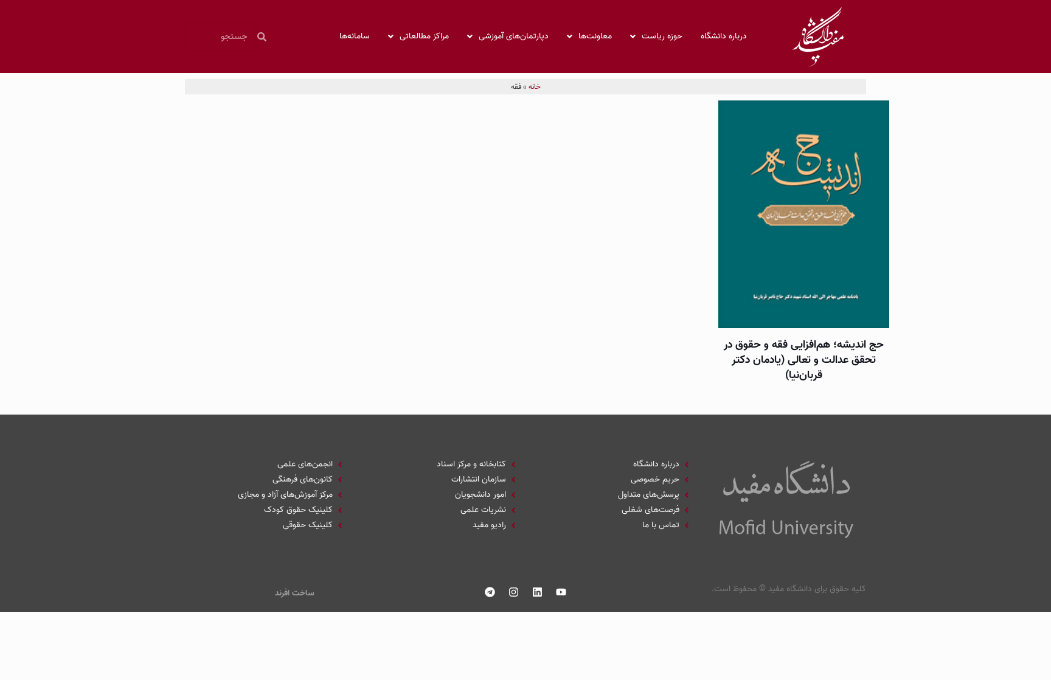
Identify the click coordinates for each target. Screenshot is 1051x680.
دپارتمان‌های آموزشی (514, 36)
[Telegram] (490, 591)
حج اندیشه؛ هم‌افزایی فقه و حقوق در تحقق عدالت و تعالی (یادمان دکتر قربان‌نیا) (804, 360)
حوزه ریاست (662, 36)
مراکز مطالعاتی (424, 36)
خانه (535, 87)
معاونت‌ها (595, 36)
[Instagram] (514, 591)
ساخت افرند (294, 593)
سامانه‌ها (354, 36)
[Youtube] (561, 591)
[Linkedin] (537, 591)
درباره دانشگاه (724, 36)
